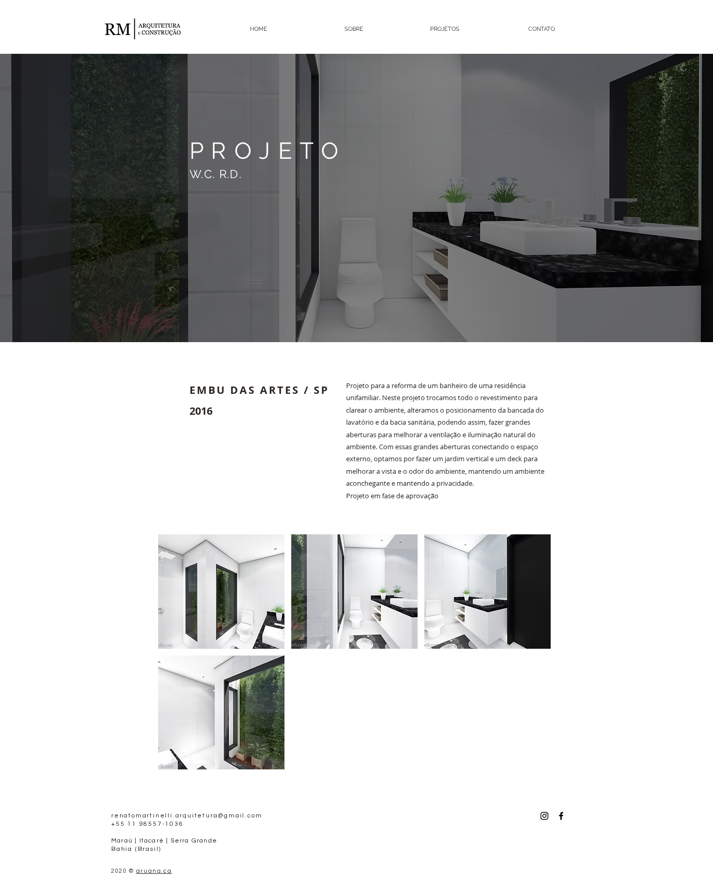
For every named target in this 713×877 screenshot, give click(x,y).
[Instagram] (544, 816)
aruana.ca (154, 871)
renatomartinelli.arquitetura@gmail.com (186, 815)
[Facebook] (561, 816)
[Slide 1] (356, 316)
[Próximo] (654, 198)
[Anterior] (58, 198)
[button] (221, 591)
